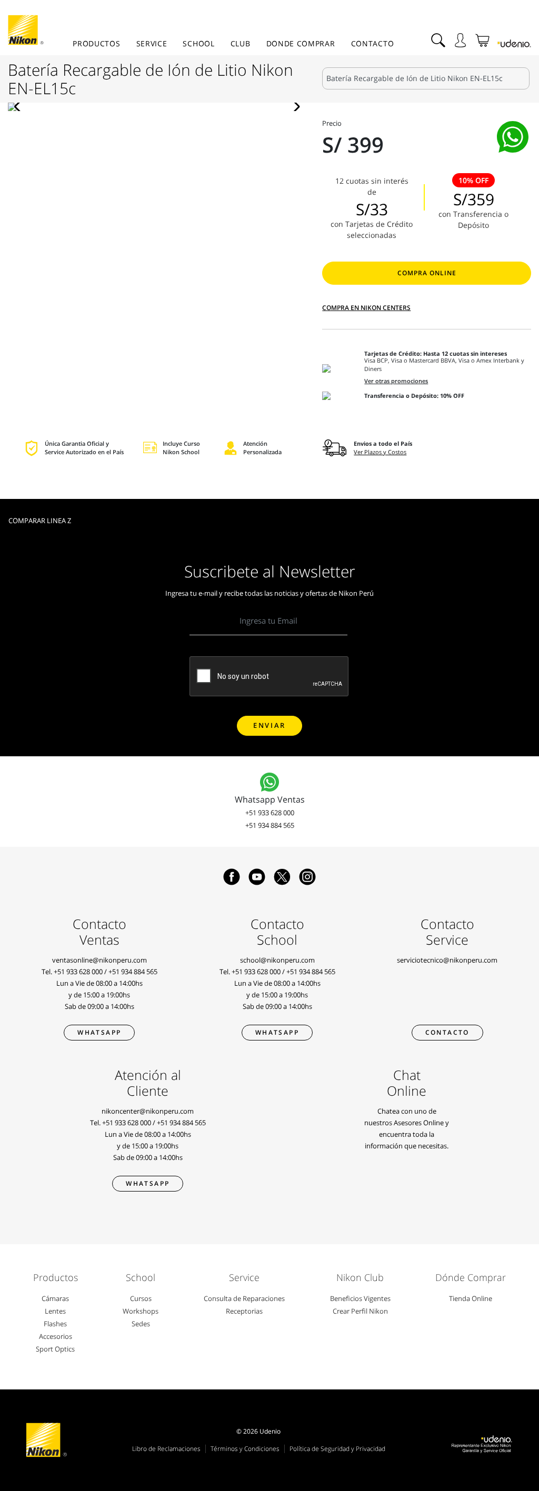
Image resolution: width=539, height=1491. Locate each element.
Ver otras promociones (396, 381)
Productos (96, 43)
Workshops (140, 1311)
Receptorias (244, 1311)
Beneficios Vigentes (360, 1298)
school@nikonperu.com (277, 960)
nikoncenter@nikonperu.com (148, 1111)
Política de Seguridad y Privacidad (337, 1448)
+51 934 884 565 (269, 825)
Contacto (372, 43)
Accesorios (55, 1336)
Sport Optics (55, 1349)
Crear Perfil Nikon (360, 1311)
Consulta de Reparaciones (244, 1298)
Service (151, 43)
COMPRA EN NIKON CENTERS (366, 307)
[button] (20, 106)
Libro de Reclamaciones (166, 1448)
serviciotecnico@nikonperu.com (447, 960)
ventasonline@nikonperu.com (99, 960)
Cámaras (55, 1298)
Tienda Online (470, 1298)
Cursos (141, 1298)
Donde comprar (300, 43)
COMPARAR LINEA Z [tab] (39, 520)
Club (241, 43)
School (198, 43)
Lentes (55, 1311)
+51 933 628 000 (269, 812)
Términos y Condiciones (245, 1448)
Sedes (141, 1323)
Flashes (55, 1323)
